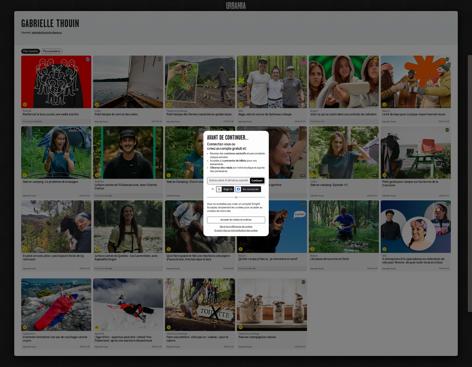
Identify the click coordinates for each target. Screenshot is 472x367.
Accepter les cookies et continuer (236, 220)
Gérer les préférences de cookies (236, 227)
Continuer (257, 180)
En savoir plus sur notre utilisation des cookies (236, 230)
